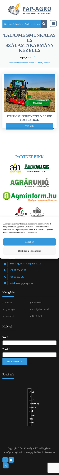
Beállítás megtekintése (29, 251)
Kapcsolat (9, 316)
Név (5, 337)
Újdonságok (10, 309)
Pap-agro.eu (25, 57)
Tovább (29, 126)
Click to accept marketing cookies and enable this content (30, 407)
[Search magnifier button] (44, 24)
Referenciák (37, 302)
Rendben (29, 242)
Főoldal (8, 302)
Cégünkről (37, 316)
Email (6, 349)
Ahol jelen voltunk (40, 309)
